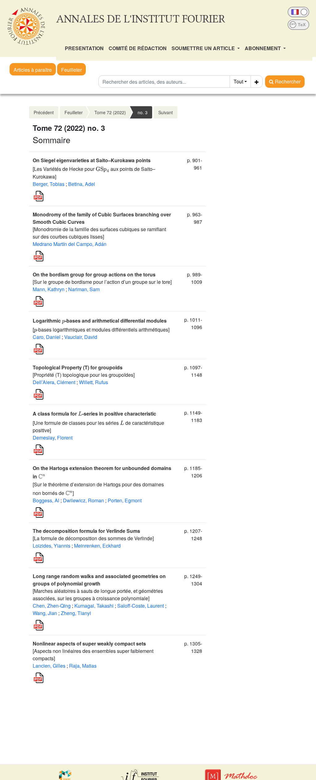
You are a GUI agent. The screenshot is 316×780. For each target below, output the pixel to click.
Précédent (44, 112)
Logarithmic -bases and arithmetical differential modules (100, 320)
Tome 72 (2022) (110, 112)
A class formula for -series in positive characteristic (94, 413)
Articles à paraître (33, 69)
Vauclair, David (80, 336)
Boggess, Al (46, 500)
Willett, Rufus (93, 382)
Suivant (165, 112)
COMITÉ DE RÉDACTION (138, 48)
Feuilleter (71, 69)
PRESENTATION (84, 48)
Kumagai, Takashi (94, 605)
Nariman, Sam (84, 289)
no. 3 (143, 112)
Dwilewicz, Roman (83, 500)
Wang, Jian (45, 613)
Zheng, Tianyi (76, 613)
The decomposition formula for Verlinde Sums (86, 530)
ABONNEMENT (263, 48)
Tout (238, 81)
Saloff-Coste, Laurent (140, 605)
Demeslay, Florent (53, 437)
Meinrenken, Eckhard (97, 545)
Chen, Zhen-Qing (52, 605)
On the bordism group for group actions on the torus (94, 274)
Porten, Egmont (125, 500)
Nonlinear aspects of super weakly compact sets (89, 643)
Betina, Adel (81, 183)
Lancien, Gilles (49, 665)
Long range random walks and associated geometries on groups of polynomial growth (99, 580)
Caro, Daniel (46, 336)
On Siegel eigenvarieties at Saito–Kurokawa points (92, 160)
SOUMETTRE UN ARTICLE (204, 48)
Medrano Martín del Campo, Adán (69, 243)
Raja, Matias (83, 665)
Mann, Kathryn (48, 289)
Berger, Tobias (48, 183)
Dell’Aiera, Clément (54, 382)
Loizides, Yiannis (51, 545)
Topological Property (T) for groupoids (78, 367)
